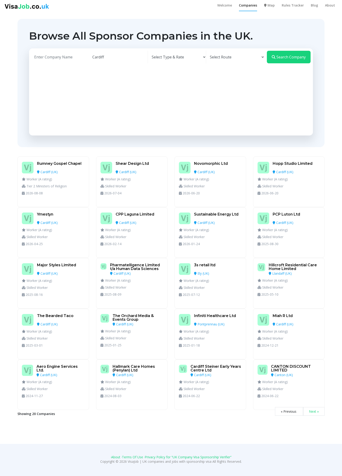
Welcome (224, 5)
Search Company (290, 57)
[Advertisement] (171, 98)
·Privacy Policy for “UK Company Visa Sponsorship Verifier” (187, 457)
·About (115, 457)
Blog (314, 5)
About (330, 5)
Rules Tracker (293, 5)
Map (271, 5)
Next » (314, 411)
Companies (248, 5)
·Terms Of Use (132, 457)
